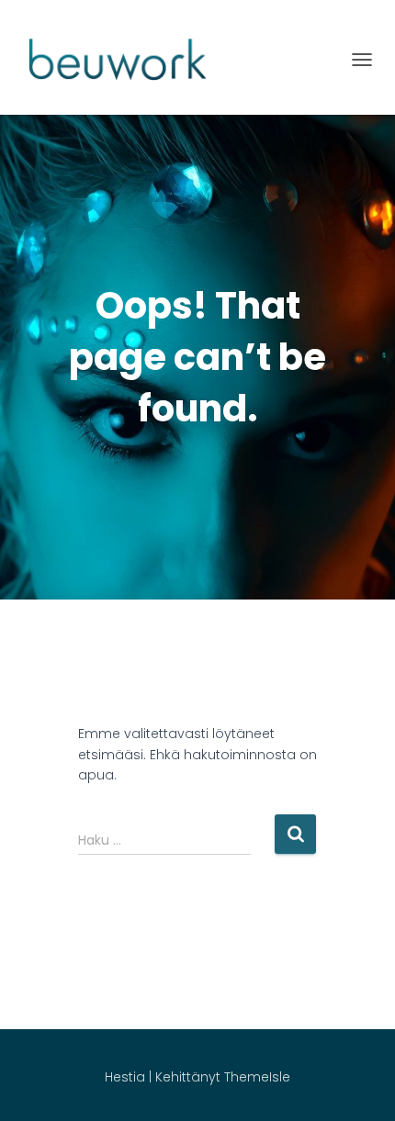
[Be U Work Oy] (117, 60)
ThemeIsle (257, 1077)
